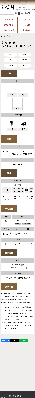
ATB (25, 310)
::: (0, 1)
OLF (19, 310)
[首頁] (17, 7)
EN (22, 13)
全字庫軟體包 (18, 293)
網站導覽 (27, 13)
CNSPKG (12, 310)
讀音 (10, 60)
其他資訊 (11, 65)
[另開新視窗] (5, 340)
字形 (10, 54)
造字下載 (24, 65)
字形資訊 (7, 36)
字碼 (24, 54)
